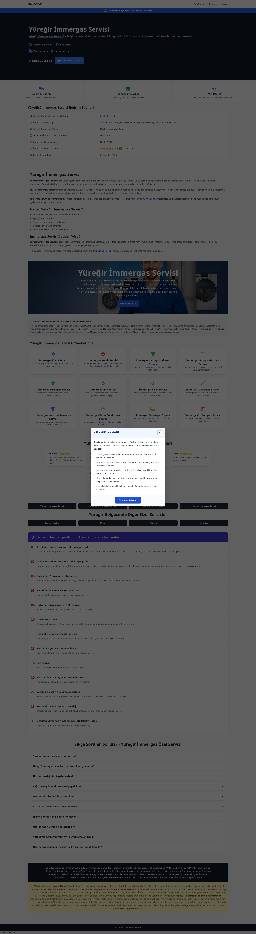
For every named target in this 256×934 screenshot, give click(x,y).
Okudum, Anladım (128, 500)
